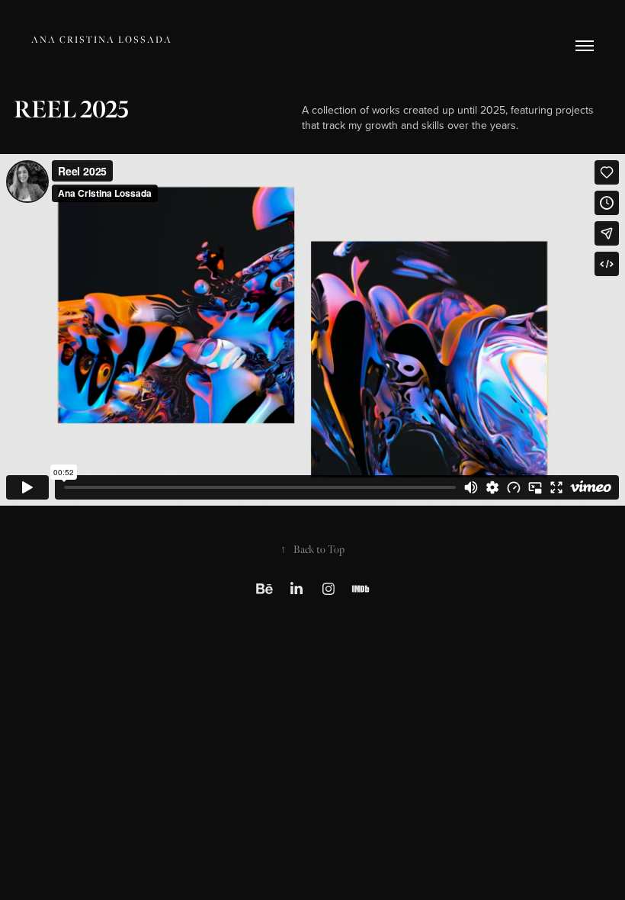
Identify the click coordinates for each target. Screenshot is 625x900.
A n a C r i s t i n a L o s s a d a (101, 40)
